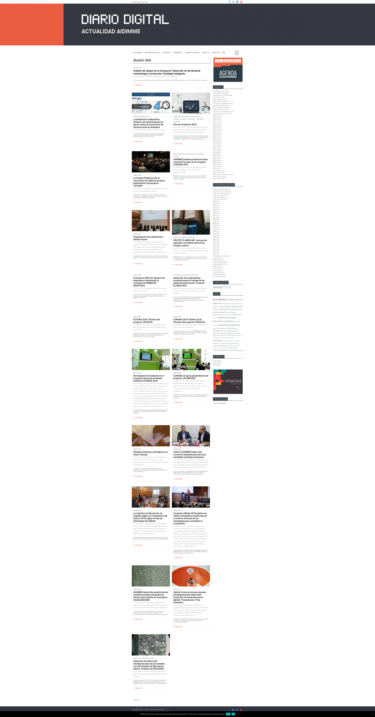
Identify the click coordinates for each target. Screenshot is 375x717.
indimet (175, 132)
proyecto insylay (142, 291)
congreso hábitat (236, 314)
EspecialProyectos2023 (220, 99)
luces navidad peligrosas (180, 465)
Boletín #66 (137, 67)
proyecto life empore (182, 388)
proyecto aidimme (229, 348)
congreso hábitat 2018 (198, 529)
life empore (185, 386)
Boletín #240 (217, 154)
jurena (150, 671)
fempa (157, 130)
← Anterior (136, 700)
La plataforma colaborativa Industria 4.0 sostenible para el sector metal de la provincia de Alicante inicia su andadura (148, 123)
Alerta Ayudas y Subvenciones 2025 (223, 111)
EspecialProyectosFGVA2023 (221, 105)
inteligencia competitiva (200, 539)
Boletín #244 (217, 162)
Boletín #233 (217, 140)
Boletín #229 (217, 132)
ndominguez (151, 602)
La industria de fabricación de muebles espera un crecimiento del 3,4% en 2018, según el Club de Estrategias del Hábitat (150, 517)
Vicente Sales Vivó (153, 523)
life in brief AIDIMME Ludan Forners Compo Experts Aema (149, 398)
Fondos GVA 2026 (219, 178)
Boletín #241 (217, 156)
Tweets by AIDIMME (219, 403)
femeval (215, 335)
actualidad (137, 52)
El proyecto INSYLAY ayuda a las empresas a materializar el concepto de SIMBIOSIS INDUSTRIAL (149, 282)
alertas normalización (220, 309)
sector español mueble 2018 (147, 534)
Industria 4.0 (146, 116)
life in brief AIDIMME (161, 396)
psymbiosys (176, 172)
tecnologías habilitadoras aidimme (147, 191)
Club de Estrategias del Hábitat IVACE (152, 531)
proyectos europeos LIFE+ (152, 401)
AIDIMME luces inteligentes (143, 249)
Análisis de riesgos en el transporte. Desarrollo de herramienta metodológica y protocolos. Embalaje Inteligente (166, 72)
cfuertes (150, 76)
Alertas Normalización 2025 (221, 109)
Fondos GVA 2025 (219, 172)
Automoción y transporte (182, 275)
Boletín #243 (217, 160)
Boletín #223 (217, 119)
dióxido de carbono (151, 391)
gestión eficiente (151, 396)
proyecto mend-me (181, 253)
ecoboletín (215, 328)
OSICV (221, 348)
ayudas (229, 312)
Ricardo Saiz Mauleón (154, 188)
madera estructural (198, 251)
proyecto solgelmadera (151, 605)
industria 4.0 (163, 130)
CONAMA (198, 167)
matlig (180, 132)
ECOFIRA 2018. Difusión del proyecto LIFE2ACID (146, 320)
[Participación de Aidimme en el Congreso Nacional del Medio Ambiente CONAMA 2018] (151, 350)
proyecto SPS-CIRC (196, 170)
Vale (228, 714)
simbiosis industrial (219, 350)
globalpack (196, 291)
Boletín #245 (217, 164)
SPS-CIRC (183, 172)
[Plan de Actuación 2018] (191, 94)
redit (236, 348)
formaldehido (236, 341)
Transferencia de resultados (234, 350)
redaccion (151, 457)
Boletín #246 (217, 166)
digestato (142, 391)
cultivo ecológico (152, 388)
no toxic (190, 132)
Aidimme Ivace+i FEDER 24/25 (230, 303)
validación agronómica (158, 406)
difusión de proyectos (202, 127)
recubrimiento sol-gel (152, 607)
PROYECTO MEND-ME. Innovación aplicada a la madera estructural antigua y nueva (190, 243)
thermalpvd (200, 132)
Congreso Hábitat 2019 (185, 534)
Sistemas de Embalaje (187, 119)
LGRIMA (150, 383)
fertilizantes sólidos (157, 393)
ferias (218, 335)
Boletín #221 (217, 115)
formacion (217, 340)
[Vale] (373, 714)
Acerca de (216, 52)
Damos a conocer (192, 52)
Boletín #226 (217, 125)
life (161, 327)
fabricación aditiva (155, 674)
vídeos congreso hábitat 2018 (187, 546)
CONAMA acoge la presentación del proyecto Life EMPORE (190, 377)
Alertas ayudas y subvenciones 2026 (223, 174)
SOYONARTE (191, 381)
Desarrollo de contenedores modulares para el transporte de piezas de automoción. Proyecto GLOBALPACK (189, 282)
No (233, 714)
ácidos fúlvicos (159, 383)
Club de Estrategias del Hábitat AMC (143, 528)
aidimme (147, 247)
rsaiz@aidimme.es (161, 252)
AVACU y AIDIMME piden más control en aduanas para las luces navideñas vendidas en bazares (189, 454)
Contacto (206, 52)
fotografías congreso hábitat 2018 (197, 536)
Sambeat (175, 546)
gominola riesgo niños (202, 462)
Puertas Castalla (188, 544)
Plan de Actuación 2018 (184, 124)
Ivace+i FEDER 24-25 (219, 170)
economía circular (185, 170)
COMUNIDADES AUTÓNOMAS (222, 95)
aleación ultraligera (144, 674)
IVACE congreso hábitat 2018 (181, 541)
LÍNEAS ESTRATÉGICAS (221, 91)
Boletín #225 (217, 124)
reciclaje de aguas (193, 388)
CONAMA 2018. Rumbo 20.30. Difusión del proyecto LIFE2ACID (189, 320)
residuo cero (136, 406)
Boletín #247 (217, 168)
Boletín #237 (217, 148)
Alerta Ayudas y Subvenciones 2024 (223, 103)
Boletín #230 (217, 134)
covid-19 (215, 318)
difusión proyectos (152, 52)
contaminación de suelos (140, 388)
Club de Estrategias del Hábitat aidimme (156, 526)
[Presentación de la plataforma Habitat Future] (151, 211)
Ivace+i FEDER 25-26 (219, 176)
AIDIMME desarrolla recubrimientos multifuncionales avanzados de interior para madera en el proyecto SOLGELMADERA (150, 596)
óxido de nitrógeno (138, 401)
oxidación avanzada (195, 386)
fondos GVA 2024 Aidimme (228, 335)
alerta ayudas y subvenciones (230, 307)
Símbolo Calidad (217, 361)
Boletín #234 (217, 142)
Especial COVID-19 (219, 97)
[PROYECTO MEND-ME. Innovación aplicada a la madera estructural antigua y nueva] (191, 211)
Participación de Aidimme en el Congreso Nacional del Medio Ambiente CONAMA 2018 (148, 378)
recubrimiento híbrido (139, 607)
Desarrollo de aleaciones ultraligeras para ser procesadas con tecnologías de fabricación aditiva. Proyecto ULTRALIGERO (149, 665)
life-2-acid (185, 327)
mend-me (232, 345)
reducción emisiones (161, 403)
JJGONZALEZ (191, 460)
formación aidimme (228, 341)
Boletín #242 (217, 158)
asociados (166, 52)
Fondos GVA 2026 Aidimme (227, 338)
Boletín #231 (217, 136)
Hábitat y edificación (188, 237)
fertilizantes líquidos (145, 393)
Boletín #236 (217, 146)
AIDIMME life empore (179, 383)
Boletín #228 (217, 130)
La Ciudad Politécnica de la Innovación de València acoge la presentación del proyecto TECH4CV (149, 182)
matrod (185, 132)
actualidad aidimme (138, 244)
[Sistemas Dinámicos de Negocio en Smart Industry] (151, 426)
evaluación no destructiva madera (182, 251)
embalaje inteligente (172, 76)
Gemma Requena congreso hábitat (183, 539)
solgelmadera (163, 607)
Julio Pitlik (180, 544)
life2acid (138, 330)
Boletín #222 (217, 117)
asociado (231, 309)
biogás (165, 386)
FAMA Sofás (184, 536)
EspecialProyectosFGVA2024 (221, 107)
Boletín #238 (217, 150)
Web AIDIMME (216, 365)
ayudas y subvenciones (225, 314)
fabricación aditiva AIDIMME (232, 333)
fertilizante (136, 393)
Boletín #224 (217, 121)
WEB (223, 52)
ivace (226, 343)
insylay (135, 291)
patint (194, 132)
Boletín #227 (217, 128)
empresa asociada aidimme (229, 331)
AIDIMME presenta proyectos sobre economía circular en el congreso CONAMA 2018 (190, 162)
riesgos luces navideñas (188, 467)
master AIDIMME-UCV (224, 345)
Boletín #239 (217, 152)
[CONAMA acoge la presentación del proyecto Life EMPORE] (191, 350)
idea (205, 129)
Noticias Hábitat (217, 363)
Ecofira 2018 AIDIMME (154, 327)
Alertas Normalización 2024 (221, 101)
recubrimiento (162, 605)
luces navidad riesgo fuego (195, 465)
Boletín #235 (217, 144)
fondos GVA (200, 129)
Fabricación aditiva (148, 658)
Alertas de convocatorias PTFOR (222, 113)
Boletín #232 (217, 138)
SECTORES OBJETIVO (220, 93)
